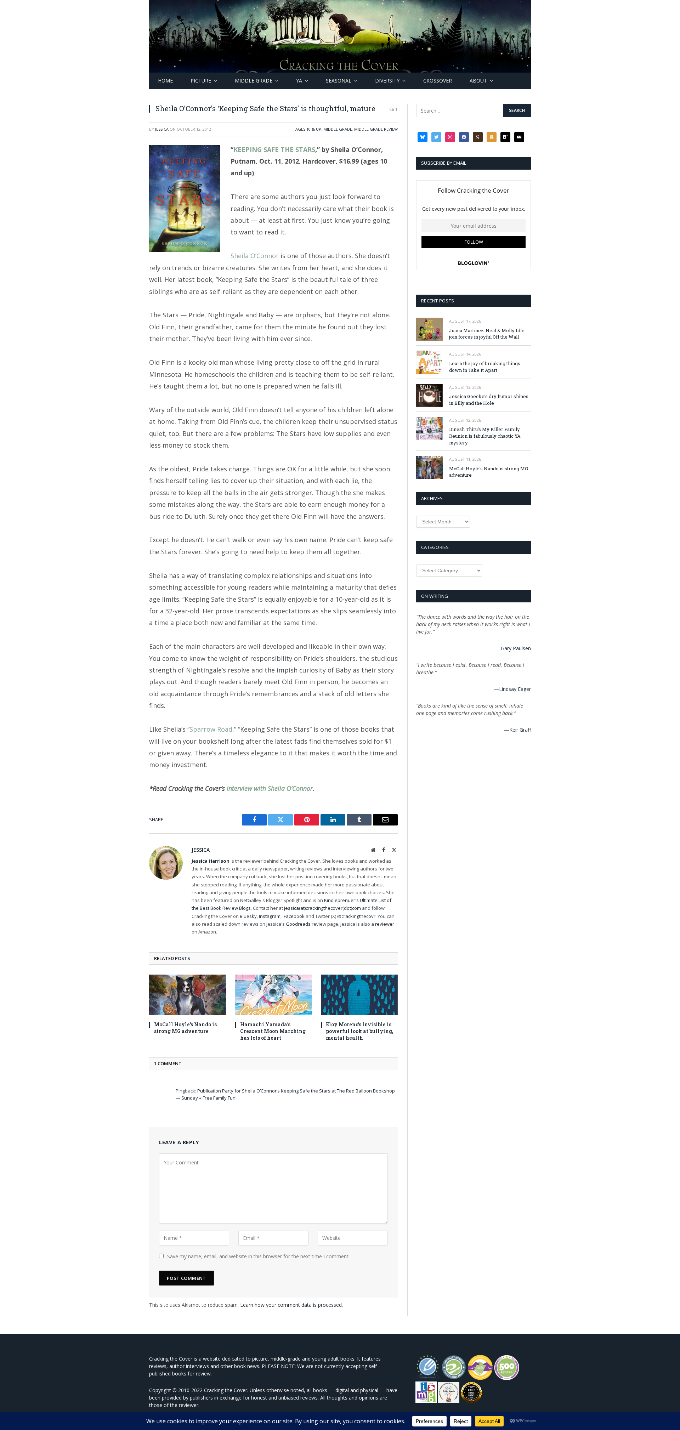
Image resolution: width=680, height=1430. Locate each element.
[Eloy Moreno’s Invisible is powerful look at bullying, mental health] (359, 995)
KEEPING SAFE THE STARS (274, 149)
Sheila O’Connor (255, 255)
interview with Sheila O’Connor (270, 788)
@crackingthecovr (356, 916)
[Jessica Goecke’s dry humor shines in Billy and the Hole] (429, 395)
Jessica (162, 129)
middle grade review (376, 129)
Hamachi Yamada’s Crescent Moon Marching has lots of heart (273, 1031)
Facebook (294, 916)
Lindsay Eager (515, 689)
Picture (201, 80)
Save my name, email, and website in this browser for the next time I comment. (258, 1256)
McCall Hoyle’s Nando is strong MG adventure (185, 1027)
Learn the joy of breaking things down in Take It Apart (484, 366)
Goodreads (298, 924)
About (478, 80)
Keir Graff (520, 729)
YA (299, 80)
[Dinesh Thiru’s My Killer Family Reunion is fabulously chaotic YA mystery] (429, 428)
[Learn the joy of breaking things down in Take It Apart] (429, 362)
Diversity (387, 80)
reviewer (384, 924)
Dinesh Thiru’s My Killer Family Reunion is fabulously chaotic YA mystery (485, 436)
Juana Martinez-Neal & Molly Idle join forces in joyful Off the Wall (487, 333)
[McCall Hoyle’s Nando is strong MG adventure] (187, 995)
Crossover (437, 80)
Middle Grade (253, 80)
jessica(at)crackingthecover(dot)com (322, 908)
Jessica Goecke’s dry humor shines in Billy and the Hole (488, 399)
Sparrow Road (210, 729)
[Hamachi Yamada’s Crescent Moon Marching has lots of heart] (273, 995)
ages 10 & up (308, 129)
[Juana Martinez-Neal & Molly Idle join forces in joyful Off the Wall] (429, 329)
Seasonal (338, 80)
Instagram (269, 916)
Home (165, 80)
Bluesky (248, 916)
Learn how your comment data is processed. (291, 1304)
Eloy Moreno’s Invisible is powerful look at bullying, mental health (359, 1031)
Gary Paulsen (516, 648)
